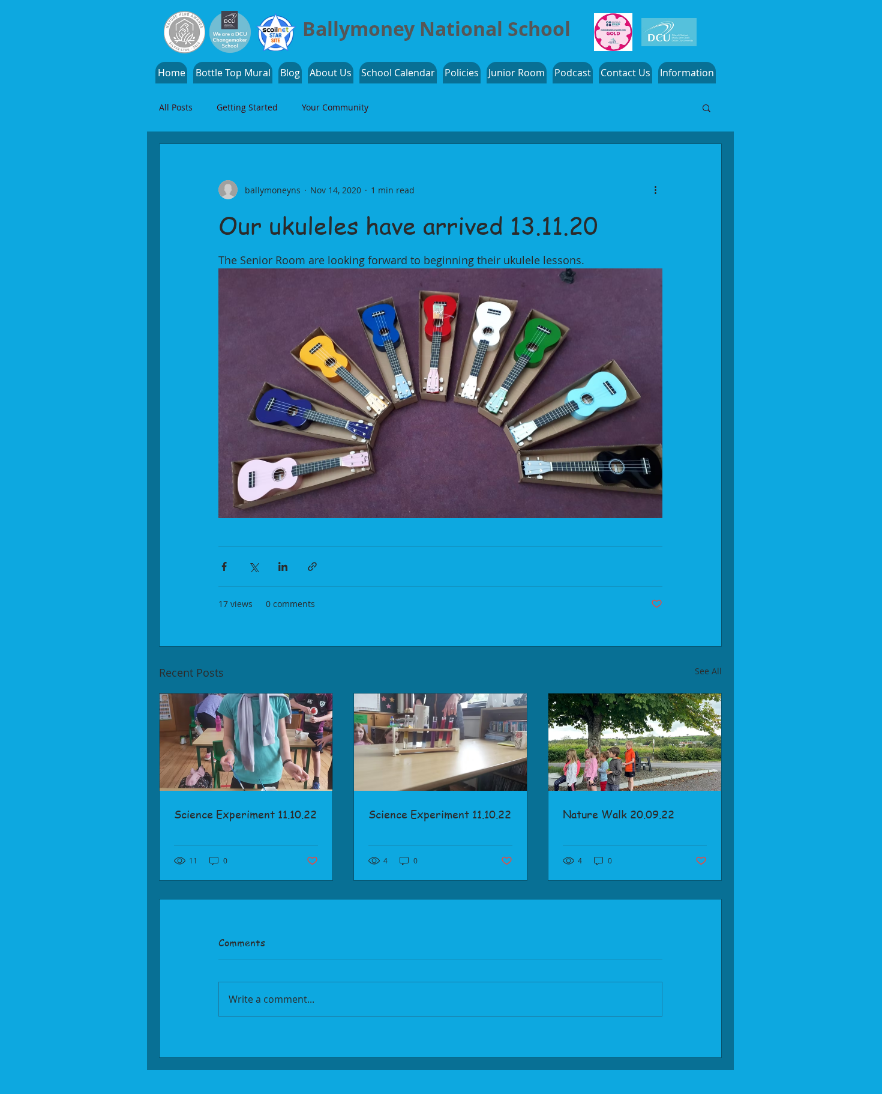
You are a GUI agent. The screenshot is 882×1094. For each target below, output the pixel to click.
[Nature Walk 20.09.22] (634, 742)
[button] (687, 72)
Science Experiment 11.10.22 (245, 813)
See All (708, 671)
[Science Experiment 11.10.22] (246, 742)
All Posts (176, 107)
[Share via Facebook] (224, 566)
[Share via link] (312, 566)
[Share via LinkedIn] (283, 566)
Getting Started (247, 107)
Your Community (335, 107)
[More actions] (655, 190)
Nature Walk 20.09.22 (618, 813)
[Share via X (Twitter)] (253, 566)
